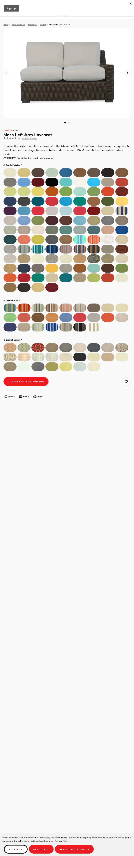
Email (26, 396)
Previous (6, 73)
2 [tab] (69, 122)
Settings (16, 849)
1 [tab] (65, 122)
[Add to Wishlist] (126, 381)
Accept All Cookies (74, 849)
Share (11, 396)
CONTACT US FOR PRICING (26, 381)
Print (40, 396)
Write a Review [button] (29, 138)
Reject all (41, 849)
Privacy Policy (61, 840)
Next (127, 73)
